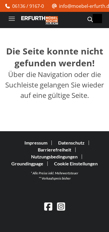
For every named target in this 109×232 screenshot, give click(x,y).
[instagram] (61, 206)
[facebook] (48, 206)
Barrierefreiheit (54, 149)
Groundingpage (27, 163)
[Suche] (90, 19)
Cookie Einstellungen (76, 163)
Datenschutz (71, 142)
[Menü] (11, 18)
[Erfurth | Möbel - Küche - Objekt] (39, 20)
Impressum (35, 142)
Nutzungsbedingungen (54, 156)
